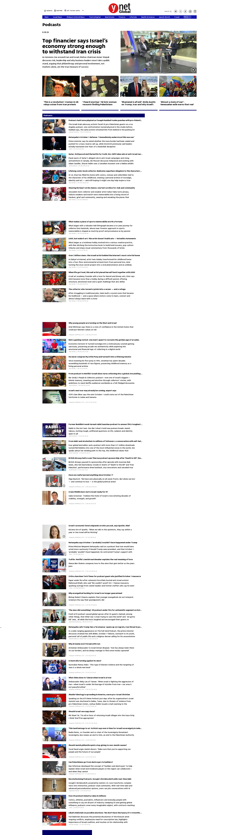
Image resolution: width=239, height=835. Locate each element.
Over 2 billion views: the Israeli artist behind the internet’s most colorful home (104, 255)
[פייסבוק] (185, 11)
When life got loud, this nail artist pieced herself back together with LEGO (102, 272)
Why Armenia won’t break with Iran (84, 644)
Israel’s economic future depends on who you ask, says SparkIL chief (99, 525)
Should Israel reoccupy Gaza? (82, 711)
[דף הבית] (119, 13)
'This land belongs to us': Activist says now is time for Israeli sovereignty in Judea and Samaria (111, 728)
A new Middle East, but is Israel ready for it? (88, 492)
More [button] (186, 17)
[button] (83, 10)
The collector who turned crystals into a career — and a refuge (97, 289)
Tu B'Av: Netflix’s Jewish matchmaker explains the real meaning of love (101, 559)
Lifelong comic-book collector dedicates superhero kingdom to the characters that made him (111, 171)
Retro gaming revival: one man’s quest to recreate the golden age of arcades (104, 340)
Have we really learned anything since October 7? (91, 475)
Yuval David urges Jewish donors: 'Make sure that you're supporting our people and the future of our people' (100, 750)
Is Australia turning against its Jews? (85, 661)
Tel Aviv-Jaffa (75, 11)
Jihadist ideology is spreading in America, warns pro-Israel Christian (99, 694)
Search (166, 11)
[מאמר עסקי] (159, 73)
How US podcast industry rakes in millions (87, 796)
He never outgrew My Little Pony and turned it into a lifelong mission (100, 357)
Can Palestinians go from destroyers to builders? (91, 762)
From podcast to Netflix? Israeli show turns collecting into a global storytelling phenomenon (111, 373)
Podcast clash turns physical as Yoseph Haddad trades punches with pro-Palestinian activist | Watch (113, 120)
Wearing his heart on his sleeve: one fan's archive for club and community (102, 188)
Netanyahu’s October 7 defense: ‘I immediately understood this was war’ (102, 137)
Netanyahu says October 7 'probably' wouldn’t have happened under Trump (103, 542)
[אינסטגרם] (190, 11)
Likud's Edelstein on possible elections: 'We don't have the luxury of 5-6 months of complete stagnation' (116, 813)
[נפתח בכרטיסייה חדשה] (175, 11)
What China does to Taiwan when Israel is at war (90, 677)
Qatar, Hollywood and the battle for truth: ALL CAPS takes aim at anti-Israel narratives (108, 154)
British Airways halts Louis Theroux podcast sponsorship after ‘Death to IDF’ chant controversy (111, 458)
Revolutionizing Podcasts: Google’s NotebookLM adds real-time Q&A (100, 779)
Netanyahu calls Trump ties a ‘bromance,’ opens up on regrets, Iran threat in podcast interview (111, 627)
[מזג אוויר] (65, 11)
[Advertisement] (220, 37)
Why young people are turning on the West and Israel (93, 323)
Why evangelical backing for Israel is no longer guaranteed (95, 593)
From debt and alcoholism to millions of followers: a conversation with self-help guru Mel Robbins (113, 441)
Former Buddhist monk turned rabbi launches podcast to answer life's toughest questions (109, 424)
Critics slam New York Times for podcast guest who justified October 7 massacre (105, 576)
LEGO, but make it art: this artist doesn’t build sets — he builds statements (102, 238)
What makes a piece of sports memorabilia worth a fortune (95, 221)
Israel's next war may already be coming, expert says (92, 390)
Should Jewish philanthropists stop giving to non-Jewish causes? (98, 745)
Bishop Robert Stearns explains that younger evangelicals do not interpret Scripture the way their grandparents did (101, 598)
